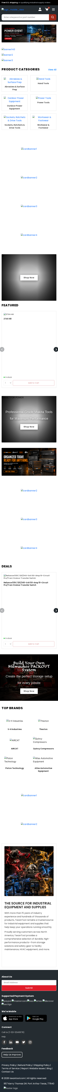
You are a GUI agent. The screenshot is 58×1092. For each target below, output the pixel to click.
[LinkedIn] (10, 1042)
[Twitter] (23, 1042)
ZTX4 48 (7, 319)
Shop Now (29, 277)
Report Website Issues (33, 1068)
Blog (49, 1068)
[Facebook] (4, 1042)
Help (4, 1036)
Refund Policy (25, 1065)
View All (52, 69)
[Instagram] (30, 1042)
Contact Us (8, 1071)
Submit (29, 987)
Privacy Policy (9, 1065)
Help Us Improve (12, 1054)
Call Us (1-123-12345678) (13, 1032)
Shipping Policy (42, 1065)
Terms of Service (11, 1068)
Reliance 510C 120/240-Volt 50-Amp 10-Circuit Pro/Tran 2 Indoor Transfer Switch (26, 584)
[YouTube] (17, 1042)
